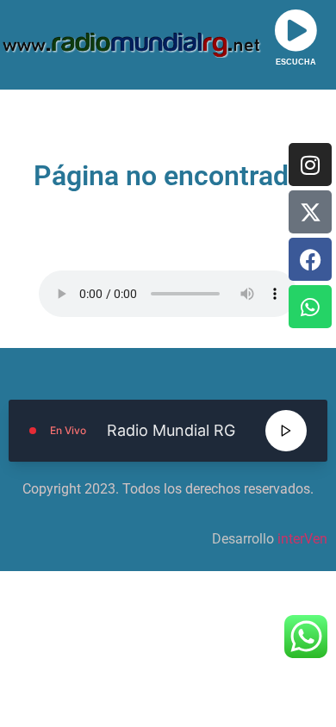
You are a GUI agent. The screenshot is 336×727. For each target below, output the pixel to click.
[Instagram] (310, 164)
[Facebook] (310, 259)
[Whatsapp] (310, 306)
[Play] (286, 430)
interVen (302, 539)
